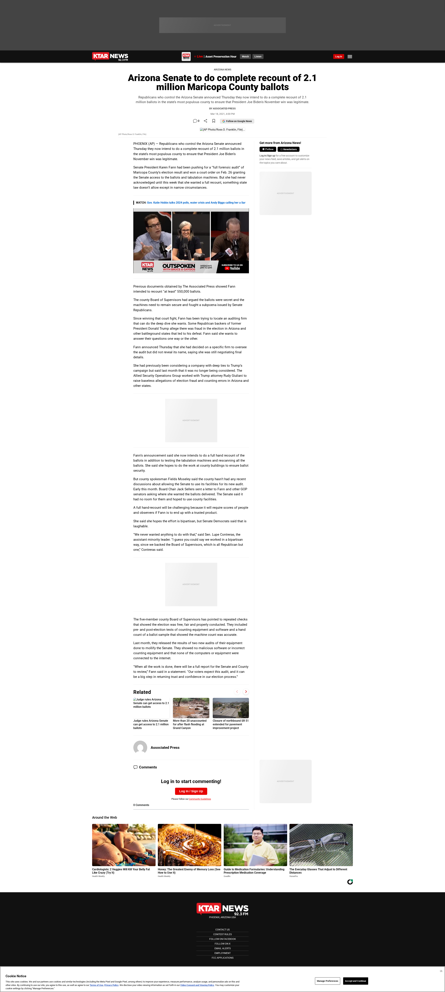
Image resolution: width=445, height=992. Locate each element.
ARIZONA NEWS (222, 69)
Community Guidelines (200, 799)
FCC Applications (222, 957)
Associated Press (165, 747)
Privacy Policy (111, 985)
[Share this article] (205, 121)
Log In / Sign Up (191, 791)
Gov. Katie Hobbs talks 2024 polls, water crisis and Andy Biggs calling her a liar (196, 202)
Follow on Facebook (222, 939)
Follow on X (222, 943)
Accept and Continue (355, 981)
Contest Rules (222, 934)
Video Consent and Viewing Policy (197, 985)
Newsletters (290, 149)
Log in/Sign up (267, 155)
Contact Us (222, 929)
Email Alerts (223, 948)
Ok (441, 971)
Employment (223, 953)
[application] (191, 240)
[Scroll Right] (246, 692)
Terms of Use (96, 985)
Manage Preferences (327, 981)
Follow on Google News (239, 121)
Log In (338, 56)
